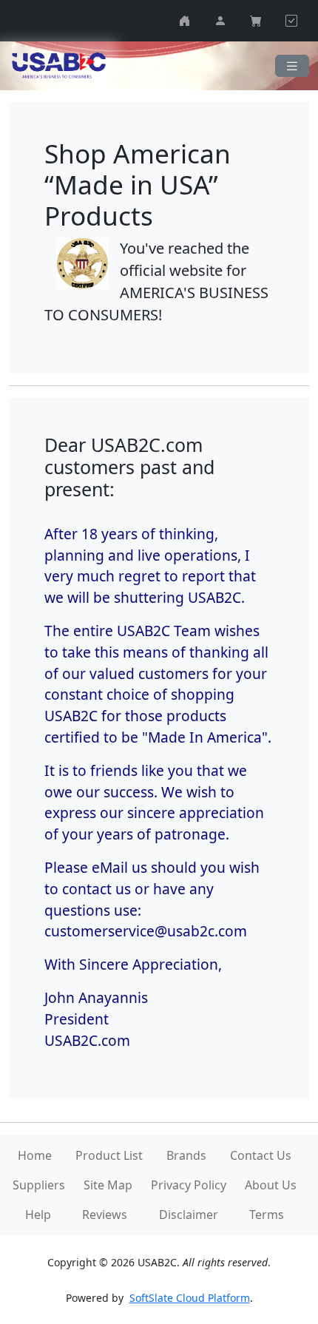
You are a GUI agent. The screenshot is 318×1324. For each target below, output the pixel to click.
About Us (271, 1185)
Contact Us (260, 1155)
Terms (266, 1214)
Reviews (104, 1214)
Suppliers (39, 1185)
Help (38, 1214)
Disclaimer (188, 1214)
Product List (109, 1155)
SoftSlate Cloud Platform (189, 1298)
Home (35, 1155)
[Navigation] (292, 66)
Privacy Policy (188, 1185)
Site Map (108, 1185)
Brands (186, 1155)
